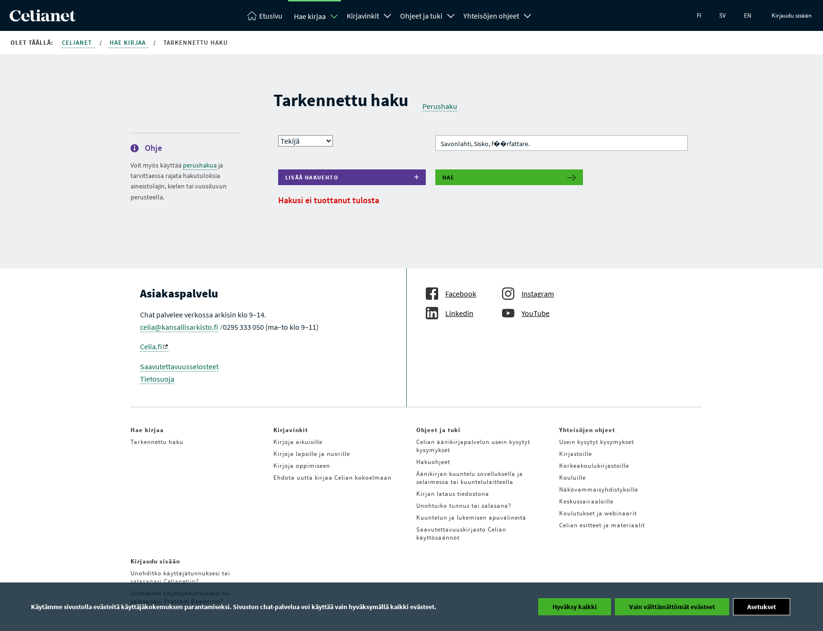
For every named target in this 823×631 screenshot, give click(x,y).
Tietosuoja (157, 379)
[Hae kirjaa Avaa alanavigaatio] (334, 16)
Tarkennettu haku (156, 442)
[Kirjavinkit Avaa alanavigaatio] (387, 15)
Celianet (78, 43)
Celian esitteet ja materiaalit (602, 525)
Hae (448, 177)
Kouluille (572, 477)
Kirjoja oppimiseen (301, 466)
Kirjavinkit (363, 15)
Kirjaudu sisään (792, 15)
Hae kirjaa (310, 16)
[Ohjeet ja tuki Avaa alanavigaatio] (451, 15)
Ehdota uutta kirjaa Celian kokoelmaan (332, 477)
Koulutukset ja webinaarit (598, 513)
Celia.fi (151, 346)
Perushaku (439, 106)
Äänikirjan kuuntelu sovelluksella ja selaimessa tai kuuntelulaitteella (469, 478)
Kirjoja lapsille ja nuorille (311, 454)
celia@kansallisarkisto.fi (179, 327)
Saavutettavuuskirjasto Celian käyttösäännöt (461, 533)
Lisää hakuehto (311, 177)
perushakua (200, 165)
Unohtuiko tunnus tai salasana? (464, 506)
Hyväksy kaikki (574, 606)
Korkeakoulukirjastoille (594, 466)
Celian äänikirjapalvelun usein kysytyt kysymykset (473, 446)
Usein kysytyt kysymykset (596, 442)
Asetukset (761, 606)
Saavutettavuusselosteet (179, 366)
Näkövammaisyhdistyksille (598, 489)
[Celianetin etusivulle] (43, 18)
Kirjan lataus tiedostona (452, 494)
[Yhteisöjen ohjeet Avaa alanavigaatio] (527, 15)
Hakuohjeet (433, 462)
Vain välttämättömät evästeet (672, 606)
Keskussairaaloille (586, 501)
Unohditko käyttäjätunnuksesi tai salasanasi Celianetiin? (180, 577)
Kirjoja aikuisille (297, 442)
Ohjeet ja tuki (421, 15)
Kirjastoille (575, 454)
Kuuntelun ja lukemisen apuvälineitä (471, 517)
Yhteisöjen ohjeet (491, 15)
